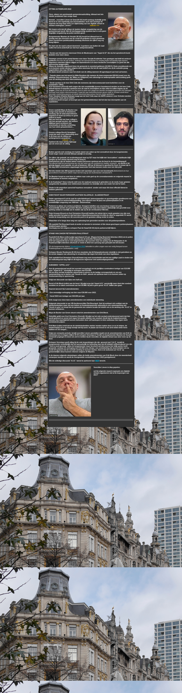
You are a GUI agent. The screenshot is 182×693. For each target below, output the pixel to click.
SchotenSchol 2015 (77, 246)
